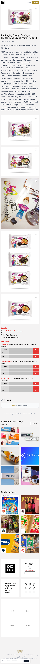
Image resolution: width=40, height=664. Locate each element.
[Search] (25, 2)
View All (34, 423)
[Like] (36, 8)
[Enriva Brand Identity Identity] (30, 436)
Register (35, 2)
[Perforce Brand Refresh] (30, 456)
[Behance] (26, 588)
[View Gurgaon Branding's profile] (23, 550)
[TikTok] (34, 588)
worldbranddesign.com (30, 570)
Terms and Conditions (31, 656)
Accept (26, 661)
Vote (36, 349)
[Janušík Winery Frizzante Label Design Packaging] (10, 456)
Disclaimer (20, 657)
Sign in (29, 2)
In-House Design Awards (21, 658)
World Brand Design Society (14, 331)
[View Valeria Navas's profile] (23, 511)
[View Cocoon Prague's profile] (23, 530)
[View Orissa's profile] (3, 530)
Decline (21, 661)
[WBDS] (26, 584)
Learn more (14, 660)
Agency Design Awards (9, 658)
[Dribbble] (34, 584)
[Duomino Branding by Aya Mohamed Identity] (30, 475)
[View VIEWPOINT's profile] (3, 550)
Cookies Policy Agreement (17, 656)
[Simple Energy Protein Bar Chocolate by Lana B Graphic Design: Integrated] (10, 436)
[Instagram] (30, 584)
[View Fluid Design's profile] (3, 511)
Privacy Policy (6, 656)
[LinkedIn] (30, 588)
